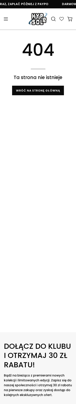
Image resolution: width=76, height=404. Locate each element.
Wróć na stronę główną (38, 91)
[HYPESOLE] (38, 19)
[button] (53, 19)
